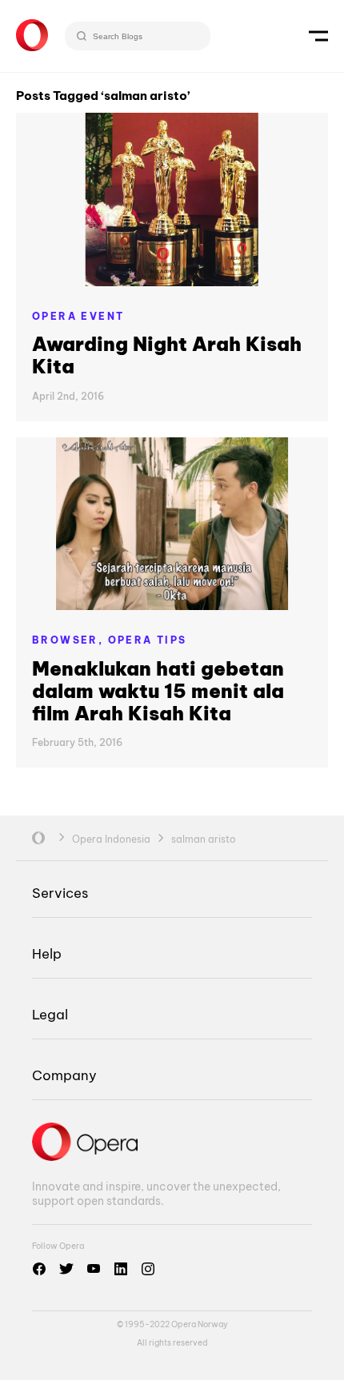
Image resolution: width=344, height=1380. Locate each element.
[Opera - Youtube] (93, 1268)
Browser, (70, 640)
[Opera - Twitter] (66, 1268)
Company (64, 1075)
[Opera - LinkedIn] (120, 1268)
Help (47, 953)
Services (60, 892)
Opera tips (147, 640)
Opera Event (78, 316)
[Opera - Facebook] (39, 1268)
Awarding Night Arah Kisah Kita (167, 355)
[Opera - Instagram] (148, 1268)
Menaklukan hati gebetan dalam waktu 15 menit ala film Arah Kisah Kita (158, 690)
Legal (50, 1014)
